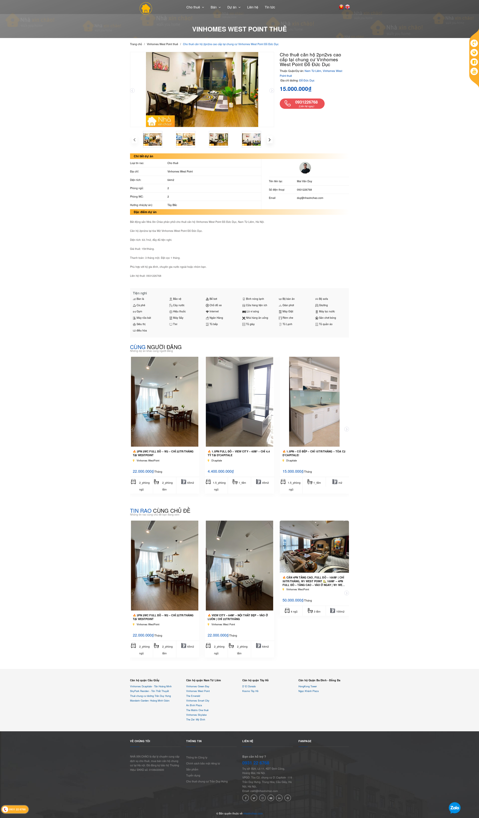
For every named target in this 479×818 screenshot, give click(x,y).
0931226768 (304, 189)
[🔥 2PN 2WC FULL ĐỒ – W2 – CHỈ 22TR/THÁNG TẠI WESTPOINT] (164, 402)
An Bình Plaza (194, 705)
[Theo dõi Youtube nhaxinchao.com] (271, 798)
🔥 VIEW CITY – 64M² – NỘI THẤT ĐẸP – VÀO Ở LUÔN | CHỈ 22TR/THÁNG (238, 617)
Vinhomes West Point (198, 691)
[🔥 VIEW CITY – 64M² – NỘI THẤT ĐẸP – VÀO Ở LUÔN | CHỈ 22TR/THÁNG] (239, 566)
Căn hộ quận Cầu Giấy (144, 680)
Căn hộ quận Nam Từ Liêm (203, 680)
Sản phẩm (192, 769)
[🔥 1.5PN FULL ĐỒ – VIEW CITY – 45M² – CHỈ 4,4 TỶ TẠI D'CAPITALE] (239, 402)
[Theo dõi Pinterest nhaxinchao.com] (287, 798)
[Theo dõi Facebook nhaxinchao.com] (245, 798)
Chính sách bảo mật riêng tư (203, 763)
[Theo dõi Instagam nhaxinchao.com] (262, 798)
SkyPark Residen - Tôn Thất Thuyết (149, 691)
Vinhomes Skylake (196, 714)
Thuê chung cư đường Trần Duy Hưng (150, 696)
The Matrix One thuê (197, 710)
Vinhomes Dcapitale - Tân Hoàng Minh (151, 686)
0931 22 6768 (255, 762)
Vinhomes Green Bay (197, 686)
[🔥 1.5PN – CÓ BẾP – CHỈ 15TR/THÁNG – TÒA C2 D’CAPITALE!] (314, 402)
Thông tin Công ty (196, 757)
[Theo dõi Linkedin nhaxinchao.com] (279, 798)
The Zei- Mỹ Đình (195, 719)
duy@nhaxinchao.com (310, 198)
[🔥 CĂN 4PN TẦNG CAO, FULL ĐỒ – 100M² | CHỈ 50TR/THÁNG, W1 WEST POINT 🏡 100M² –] (314, 547)
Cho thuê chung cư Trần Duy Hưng (207, 781)
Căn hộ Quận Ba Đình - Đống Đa (319, 680)
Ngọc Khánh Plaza (308, 691)
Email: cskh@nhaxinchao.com (260, 791)
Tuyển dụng (193, 775)
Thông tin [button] (194, 741)
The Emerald (193, 696)
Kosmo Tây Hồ (250, 691)
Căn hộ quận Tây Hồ (255, 680)
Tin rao (160, 510)
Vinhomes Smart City (197, 700)
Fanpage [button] (305, 741)
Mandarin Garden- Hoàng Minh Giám (150, 700)
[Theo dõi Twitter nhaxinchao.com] (254, 798)
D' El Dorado (249, 686)
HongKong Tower (307, 686)
